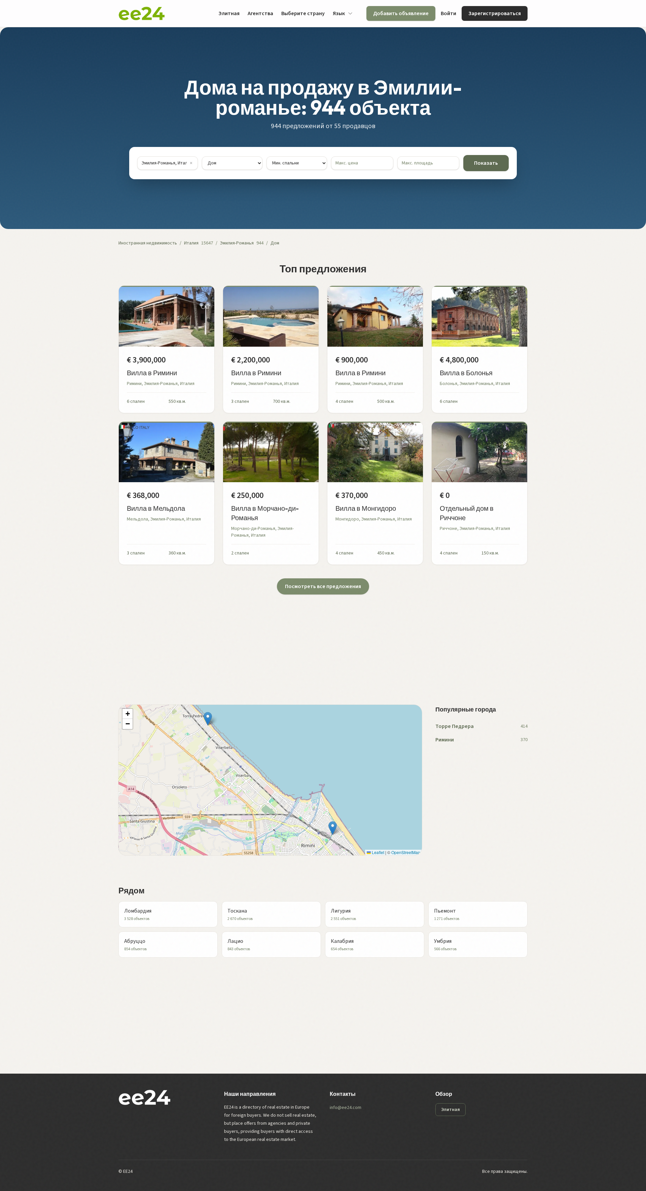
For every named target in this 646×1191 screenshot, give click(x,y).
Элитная (229, 13)
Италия (191, 243)
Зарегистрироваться (494, 13)
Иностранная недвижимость (147, 243)
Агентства (260, 13)
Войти (448, 13)
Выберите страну (303, 13)
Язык (339, 13)
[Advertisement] (320, 641)
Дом (275, 243)
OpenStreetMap (405, 852)
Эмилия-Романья (237, 243)
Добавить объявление (401, 13)
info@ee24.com (345, 1107)
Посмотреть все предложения (323, 586)
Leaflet (377, 852)
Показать (486, 163)
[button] (208, 719)
